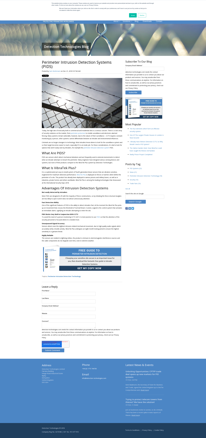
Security (134, 180)
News (133, 172)
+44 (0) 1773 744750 (89, 369)
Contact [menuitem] (159, 21)
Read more (145, 390)
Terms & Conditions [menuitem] (132, 430)
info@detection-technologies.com (94, 378)
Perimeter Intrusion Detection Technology (64, 276)
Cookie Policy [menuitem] (159, 430)
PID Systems (136, 168)
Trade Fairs (135, 183)
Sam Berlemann (54, 71)
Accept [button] (133, 15)
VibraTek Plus (81, 175)
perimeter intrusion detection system (96, 148)
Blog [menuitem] (136, 21)
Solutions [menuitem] (126, 21)
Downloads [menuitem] (147, 21)
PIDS (98, 217)
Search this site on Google (134, 194)
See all (127, 189)
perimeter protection (78, 133)
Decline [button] (142, 15)
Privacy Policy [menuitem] (147, 430)
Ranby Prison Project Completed (141, 154)
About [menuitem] (116, 21)
